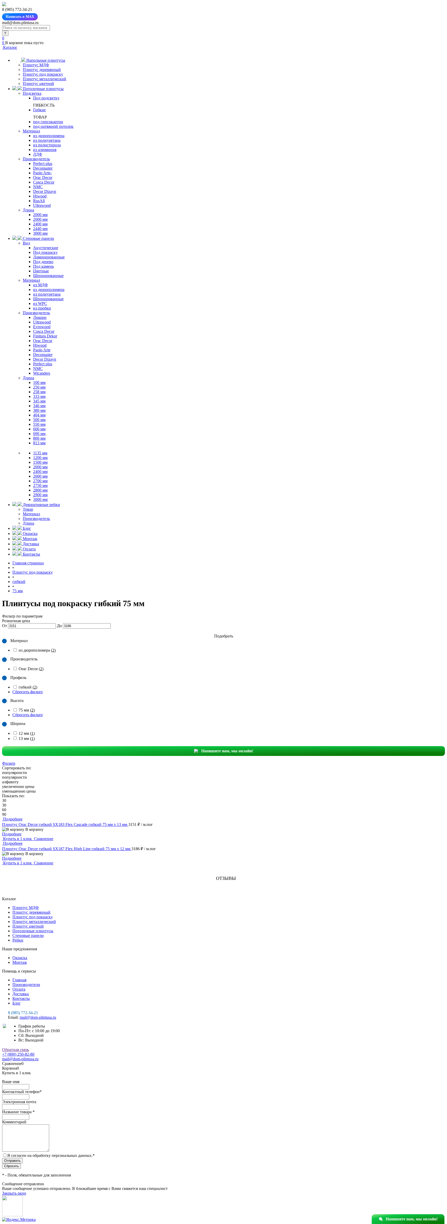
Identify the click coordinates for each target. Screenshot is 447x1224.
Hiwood (40, 196)
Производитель (36, 159)
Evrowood (41, 327)
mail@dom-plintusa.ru (38, 1017)
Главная (19, 980)
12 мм (27, 733)
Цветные (41, 271)
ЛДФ (37, 154)
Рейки (17, 940)
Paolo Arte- (42, 173)
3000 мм (40, 233)
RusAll (39, 201)
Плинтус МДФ (36, 65)
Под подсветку (46, 98)
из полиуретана (47, 140)
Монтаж (19, 962)
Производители (26, 984)
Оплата (18, 989)
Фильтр (8, 763)
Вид (26, 243)
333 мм (39, 396)
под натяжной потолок (53, 126)
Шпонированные (48, 275)
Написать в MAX (20, 17)
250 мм (39, 387)
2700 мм (40, 481)
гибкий (28, 687)
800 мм (39, 438)
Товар (28, 509)
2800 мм (40, 490)
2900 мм (40, 495)
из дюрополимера (48, 135)
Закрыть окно (14, 1193)
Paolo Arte (41, 350)
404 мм (39, 415)
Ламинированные (49, 257)
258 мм (39, 392)
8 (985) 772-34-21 (23, 1012)
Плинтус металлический (44, 79)
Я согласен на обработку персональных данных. (51, 1155)
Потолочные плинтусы (32, 931)
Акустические (45, 248)
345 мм (39, 401)
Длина (28, 210)
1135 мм (40, 453)
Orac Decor (42, 177)
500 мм (39, 419)
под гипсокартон (48, 122)
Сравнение (43, 838)
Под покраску (45, 252)
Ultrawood (42, 205)
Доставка (20, 994)
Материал (31, 131)
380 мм (39, 410)
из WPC (40, 303)
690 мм (39, 433)
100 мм (39, 382)
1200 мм (40, 457)
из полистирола (47, 145)
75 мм (27, 710)
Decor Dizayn (44, 191)
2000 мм (40, 214)
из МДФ (40, 285)
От (4, 625)
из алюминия (44, 149)
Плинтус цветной (38, 83)
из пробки (42, 308)
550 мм (39, 424)
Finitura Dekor (45, 336)
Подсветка (32, 93)
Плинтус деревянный (42, 69)
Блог (16, 1003)
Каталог (9, 47)
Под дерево (43, 261)
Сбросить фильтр (27, 692)
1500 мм (40, 462)
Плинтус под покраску (43, 74)
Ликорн (40, 317)
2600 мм (40, 476)
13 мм (27, 738)
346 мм (39, 406)
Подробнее (11, 834)
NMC (38, 187)
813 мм (39, 443)
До (59, 625)
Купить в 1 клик (17, 838)
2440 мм (40, 228)
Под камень (43, 266)
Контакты (21, 998)
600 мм (39, 429)
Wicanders (41, 373)
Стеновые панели (28, 935)
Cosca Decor (43, 182)
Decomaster (43, 168)
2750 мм (40, 485)
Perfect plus (42, 163)
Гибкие (39, 110)
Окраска (19, 957)
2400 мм (40, 224)
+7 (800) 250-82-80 (18, 1054)
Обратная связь (15, 1049)
